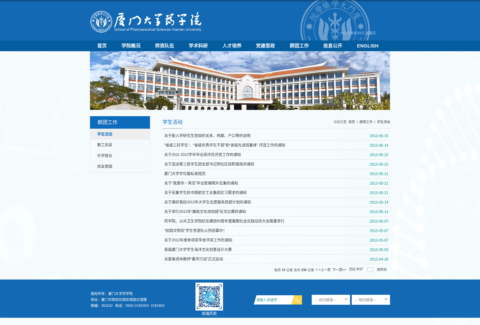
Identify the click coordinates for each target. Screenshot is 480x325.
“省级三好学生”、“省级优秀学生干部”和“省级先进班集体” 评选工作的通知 (224, 145)
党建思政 (265, 45)
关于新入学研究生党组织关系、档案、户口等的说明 (207, 135)
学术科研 (198, 45)
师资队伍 (164, 45)
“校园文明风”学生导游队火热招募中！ (195, 230)
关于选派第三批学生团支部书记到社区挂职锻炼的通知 (209, 164)
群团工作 (299, 45)
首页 (102, 45)
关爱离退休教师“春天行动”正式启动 (193, 259)
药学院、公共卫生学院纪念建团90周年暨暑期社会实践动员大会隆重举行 (224, 221)
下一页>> (339, 270)
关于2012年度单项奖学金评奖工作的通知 (198, 240)
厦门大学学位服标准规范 (185, 173)
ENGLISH (367, 45)
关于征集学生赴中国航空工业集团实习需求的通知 (205, 192)
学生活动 (383, 122)
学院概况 (131, 45)
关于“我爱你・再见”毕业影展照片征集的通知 (201, 183)
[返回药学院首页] (146, 11)
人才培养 (232, 45)
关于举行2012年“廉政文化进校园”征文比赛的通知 (205, 211)
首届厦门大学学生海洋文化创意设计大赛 (198, 249)
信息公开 (332, 45)
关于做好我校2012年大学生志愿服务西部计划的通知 (207, 202)
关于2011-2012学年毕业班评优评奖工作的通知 (202, 154)
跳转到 (382, 269)
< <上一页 (323, 270)
